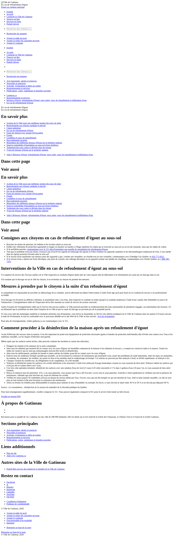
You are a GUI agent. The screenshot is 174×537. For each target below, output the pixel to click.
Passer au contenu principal (12, 7)
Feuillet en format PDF (11, 396)
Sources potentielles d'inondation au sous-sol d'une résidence (32, 145)
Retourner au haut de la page (19, 527)
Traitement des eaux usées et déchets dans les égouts (29, 147)
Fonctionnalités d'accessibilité (19, 520)
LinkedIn (10, 492)
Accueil (10, 14)
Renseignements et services (18, 88)
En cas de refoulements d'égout (20, 103)
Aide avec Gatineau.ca (16, 456)
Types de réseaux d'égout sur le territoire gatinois (27, 150)
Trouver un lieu (13, 19)
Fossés (9, 135)
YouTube (10, 494)
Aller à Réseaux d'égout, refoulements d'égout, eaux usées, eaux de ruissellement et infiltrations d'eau (50, 154)
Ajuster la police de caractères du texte (23, 41)
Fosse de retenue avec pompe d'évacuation (25, 133)
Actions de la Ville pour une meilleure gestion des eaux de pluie (34, 123)
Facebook (11, 482)
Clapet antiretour (14, 128)
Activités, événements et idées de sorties (24, 86)
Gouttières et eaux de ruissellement (21, 138)
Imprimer (10, 523)
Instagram (11, 489)
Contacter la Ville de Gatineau (19, 16)
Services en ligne (14, 21)
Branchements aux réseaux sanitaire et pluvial (26, 125)
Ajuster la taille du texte (17, 38)
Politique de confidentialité (18, 504)
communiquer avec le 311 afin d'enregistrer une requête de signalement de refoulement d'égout (67, 249)
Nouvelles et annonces (16, 83)
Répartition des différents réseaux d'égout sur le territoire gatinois (34, 143)
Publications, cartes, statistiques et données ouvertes (29, 91)
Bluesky (10, 487)
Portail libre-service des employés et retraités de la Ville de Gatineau (36, 469)
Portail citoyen (13, 24)
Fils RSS (10, 497)
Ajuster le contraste (15, 43)
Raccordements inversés (17, 140)
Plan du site (11, 453)
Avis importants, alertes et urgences (22, 81)
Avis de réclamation (105, 316)
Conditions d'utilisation (16, 501)
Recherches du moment (17, 33)
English (10, 12)
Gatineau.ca (12, 95)
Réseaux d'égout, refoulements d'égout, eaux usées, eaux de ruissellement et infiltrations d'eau (47, 100)
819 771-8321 (158, 256)
